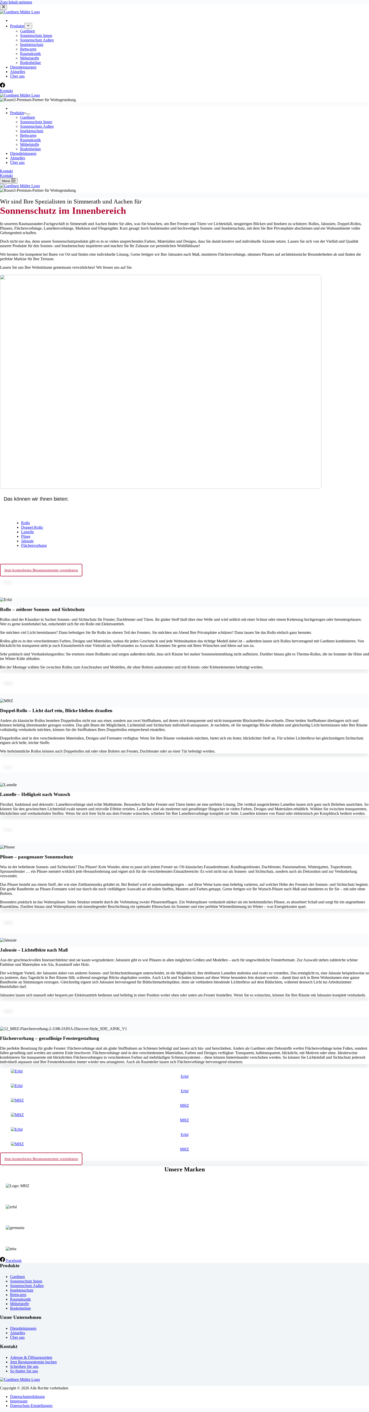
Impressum (18, 1401)
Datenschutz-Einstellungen (31, 1405)
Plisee (25, 536)
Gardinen (27, 117)
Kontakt (6, 171)
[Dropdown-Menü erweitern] (28, 114)
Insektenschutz (31, 131)
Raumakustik (30, 140)
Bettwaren (28, 135)
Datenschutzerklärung (27, 1396)
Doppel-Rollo (32, 527)
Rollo (25, 523)
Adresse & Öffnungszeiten (31, 1357)
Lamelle (27, 532)
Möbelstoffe (29, 144)
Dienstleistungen (23, 153)
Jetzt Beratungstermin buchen (33, 1362)
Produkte (17, 113)
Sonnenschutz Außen (37, 126)
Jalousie (27, 541)
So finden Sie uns (24, 1371)
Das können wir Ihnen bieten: (36, 499)
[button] (184, 498)
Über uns (17, 162)
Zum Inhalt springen (16, 2)
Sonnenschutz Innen (36, 122)
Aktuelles (17, 158)
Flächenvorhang (34, 545)
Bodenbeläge (30, 149)
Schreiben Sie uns (24, 1366)
